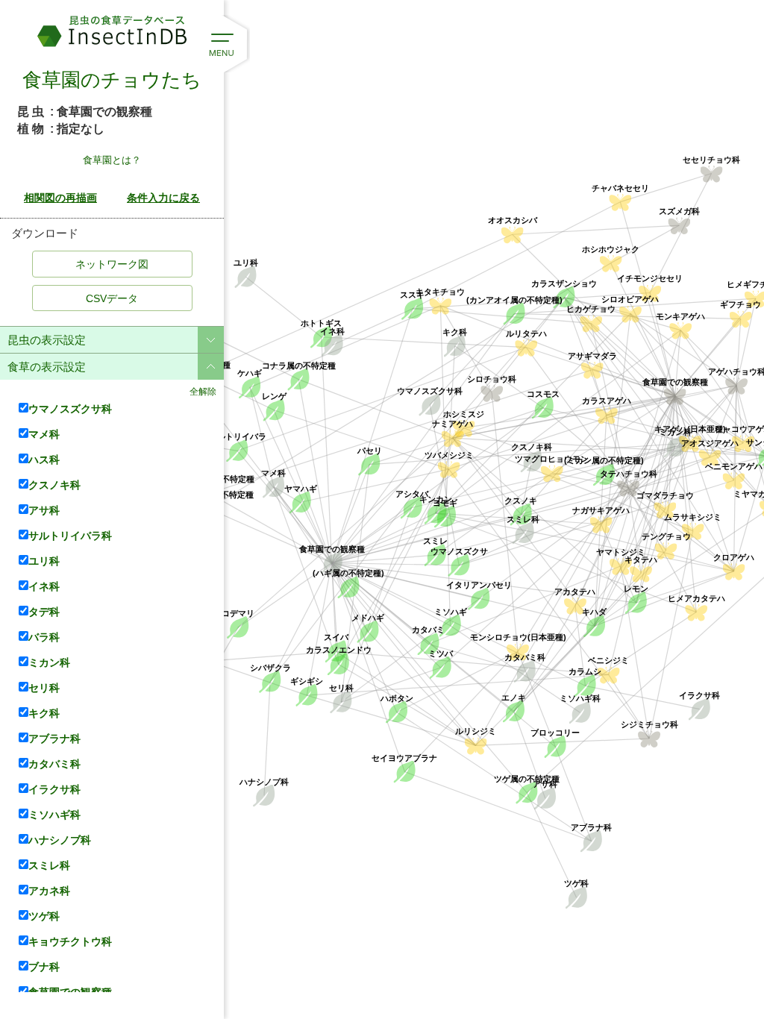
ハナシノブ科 (59, 839)
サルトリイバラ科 (70, 535)
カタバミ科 (54, 763)
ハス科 (44, 459)
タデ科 (44, 611)
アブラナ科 (54, 738)
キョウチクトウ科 (70, 941)
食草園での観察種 (70, 991)
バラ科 (44, 636)
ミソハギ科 (54, 814)
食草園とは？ (112, 160)
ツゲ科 (44, 915)
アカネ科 (49, 890)
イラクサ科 (54, 788)
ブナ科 (44, 966)
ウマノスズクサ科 (70, 408)
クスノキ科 (54, 484)
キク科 (44, 712)
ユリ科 (44, 560)
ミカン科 (49, 662)
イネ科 (44, 586)
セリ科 (44, 687)
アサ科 (44, 509)
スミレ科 (49, 865)
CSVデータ (112, 298)
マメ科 (44, 433)
